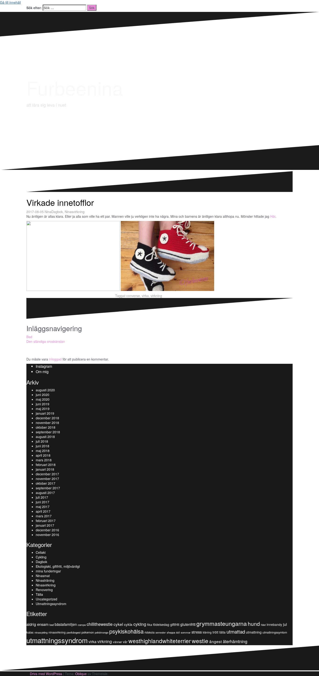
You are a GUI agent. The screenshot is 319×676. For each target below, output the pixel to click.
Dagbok (57, 211)
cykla (128, 624)
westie (200, 640)
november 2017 (47, 478)
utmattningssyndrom (57, 640)
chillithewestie (100, 624)
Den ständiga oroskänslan (45, 341)
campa (82, 625)
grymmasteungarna (221, 623)
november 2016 (47, 534)
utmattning (254, 632)
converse (133, 295)
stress (196, 632)
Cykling (41, 557)
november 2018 (47, 422)
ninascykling (41, 632)
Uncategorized (46, 599)
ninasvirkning (57, 632)
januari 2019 (45, 413)
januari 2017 (45, 525)
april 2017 (43, 511)
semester (161, 632)
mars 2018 (44, 460)
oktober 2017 (45, 483)
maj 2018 (43, 450)
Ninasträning (45, 580)
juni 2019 (42, 404)
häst (263, 625)
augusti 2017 (45, 492)
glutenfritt (187, 624)
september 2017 (48, 488)
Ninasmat (43, 575)
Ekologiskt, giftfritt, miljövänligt (58, 566)
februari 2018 (46, 464)
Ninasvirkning (75, 211)
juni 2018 (42, 446)
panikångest (74, 632)
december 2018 (47, 418)
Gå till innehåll (10, 2)
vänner (117, 642)
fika (149, 624)
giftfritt (174, 624)
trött (215, 632)
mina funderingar (48, 571)
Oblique (81, 673)
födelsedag (161, 624)
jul (285, 624)
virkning (156, 295)
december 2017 (47, 474)
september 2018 (48, 432)
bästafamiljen (66, 624)
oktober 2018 (45, 427)
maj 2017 (43, 506)
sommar (186, 632)
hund (254, 623)
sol (178, 632)
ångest (215, 641)
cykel (118, 624)
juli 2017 (42, 497)
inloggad (55, 359)
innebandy (274, 624)
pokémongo (101, 632)
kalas (30, 632)
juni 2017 (42, 502)
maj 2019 (43, 408)
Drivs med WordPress (46, 673)
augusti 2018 (45, 436)
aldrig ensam (37, 624)
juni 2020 (42, 394)
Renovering (44, 589)
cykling (139, 624)
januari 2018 (45, 469)
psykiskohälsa (126, 631)
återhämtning (235, 641)
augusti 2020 (45, 390)
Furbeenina (74, 87)
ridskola (150, 632)
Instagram (44, 366)
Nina (48, 211)
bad (52, 625)
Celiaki (41, 552)
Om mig (42, 371)
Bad (29, 336)
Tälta (39, 594)
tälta (222, 632)
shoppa (171, 632)
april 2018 (43, 455)
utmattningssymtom (274, 632)
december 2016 (47, 530)
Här (272, 216)
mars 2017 (44, 516)
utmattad (236, 631)
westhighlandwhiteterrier (159, 641)
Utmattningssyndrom (51, 603)
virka (145, 295)
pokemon (88, 632)
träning (207, 632)
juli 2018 (42, 441)
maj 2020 (43, 399)
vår (125, 641)
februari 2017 (46, 520)
